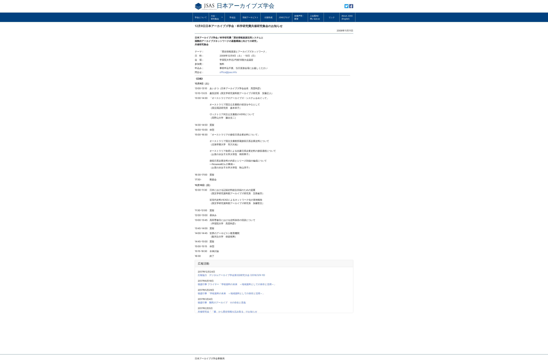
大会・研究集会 (215, 17)
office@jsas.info (228, 72)
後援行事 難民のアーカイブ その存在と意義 (222, 302)
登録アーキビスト (250, 17)
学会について (201, 17)
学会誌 (232, 17)
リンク (332, 17)
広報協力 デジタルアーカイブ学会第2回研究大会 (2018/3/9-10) (231, 275)
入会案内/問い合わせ (315, 17)
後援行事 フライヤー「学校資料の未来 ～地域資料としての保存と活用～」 (237, 284)
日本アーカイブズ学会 (245, 5)
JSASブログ (284, 17)
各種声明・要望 (299, 17)
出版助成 (268, 17)
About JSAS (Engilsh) (347, 17)
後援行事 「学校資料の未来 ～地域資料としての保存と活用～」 (231, 293)
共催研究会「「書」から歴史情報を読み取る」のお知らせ (227, 311)
